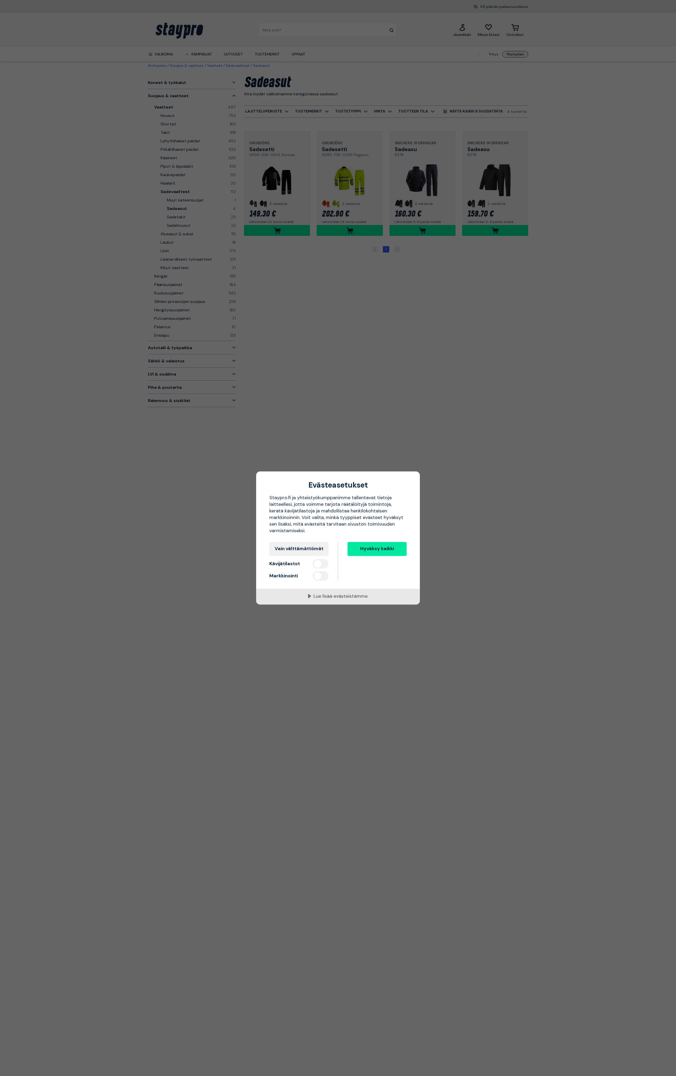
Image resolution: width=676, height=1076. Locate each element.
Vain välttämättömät (299, 548)
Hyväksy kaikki (377, 548)
